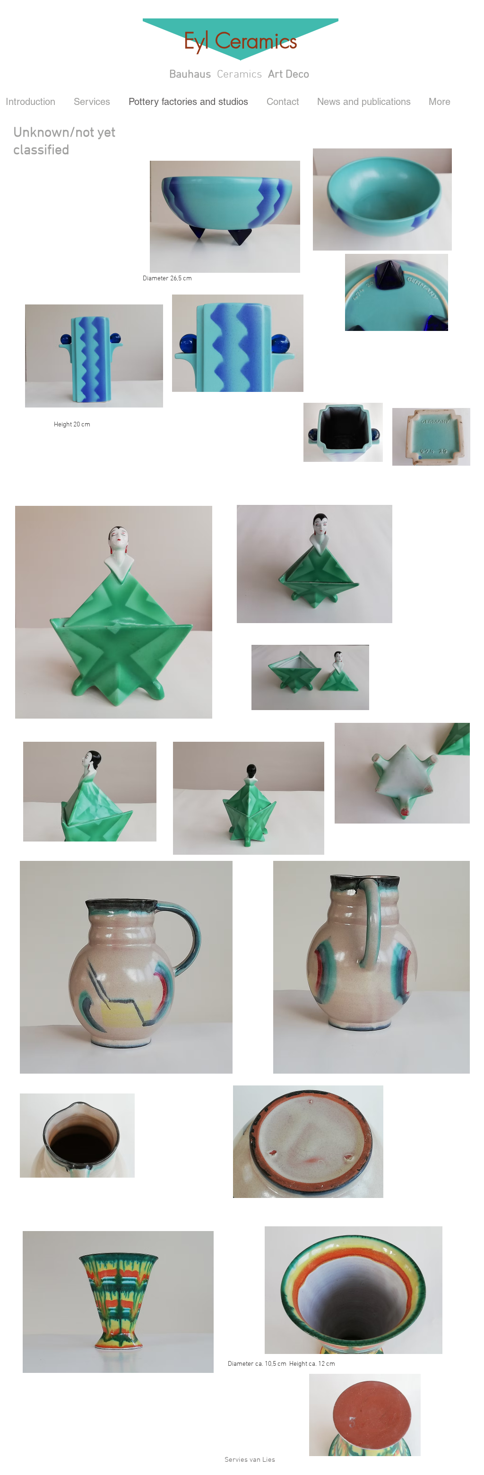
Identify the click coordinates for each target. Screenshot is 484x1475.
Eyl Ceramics (240, 41)
